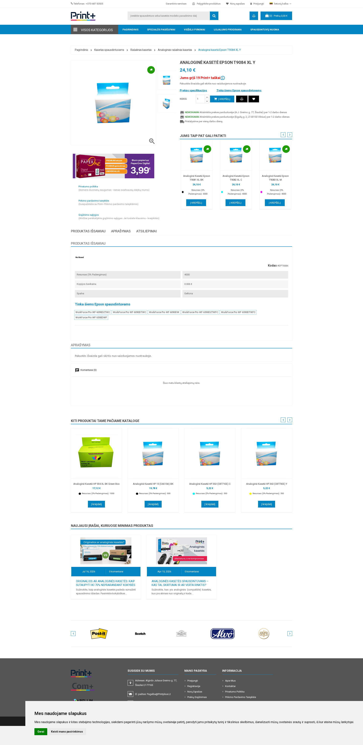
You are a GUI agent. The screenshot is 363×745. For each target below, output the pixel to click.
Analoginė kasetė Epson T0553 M (210, 483)
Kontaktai (230, 686)
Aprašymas (121, 231)
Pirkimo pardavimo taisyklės (240, 697)
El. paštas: (153, 694)
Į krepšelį (224, 99)
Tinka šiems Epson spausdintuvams (238, 90)
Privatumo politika (234, 691)
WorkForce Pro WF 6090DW (164, 312)
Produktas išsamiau (88, 231)
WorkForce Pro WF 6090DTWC (129, 312)
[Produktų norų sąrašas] (253, 99)
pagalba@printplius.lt (159, 694)
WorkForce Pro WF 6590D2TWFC (200, 312)
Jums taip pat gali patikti (203, 136)
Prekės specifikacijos (193, 90)
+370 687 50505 (94, 3)
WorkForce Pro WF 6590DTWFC (238, 312)
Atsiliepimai (146, 231)
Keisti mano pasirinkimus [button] (67, 731)
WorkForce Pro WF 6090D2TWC (92, 312)
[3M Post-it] (99, 633)
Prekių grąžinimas (197, 697)
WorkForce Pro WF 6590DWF (91, 317)
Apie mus (230, 680)
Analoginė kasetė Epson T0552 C (153, 483)
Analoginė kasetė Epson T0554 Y (267, 483)
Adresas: (156, 682)
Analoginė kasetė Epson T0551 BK (96, 483)
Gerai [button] (40, 731)
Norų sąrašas (194, 691)
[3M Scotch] (140, 633)
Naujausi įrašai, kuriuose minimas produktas (112, 526)
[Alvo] (222, 633)
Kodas (272, 265)
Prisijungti (192, 680)
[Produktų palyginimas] (241, 99)
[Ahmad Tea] (181, 633)
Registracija (193, 686)
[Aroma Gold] (264, 633)
